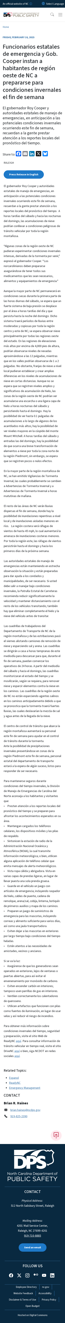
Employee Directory (26, 1287)
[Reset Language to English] (43, 3)
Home (6, 27)
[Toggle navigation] (60, 15)
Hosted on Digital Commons (33, 1315)
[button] (50, 15)
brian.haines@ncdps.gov (25, 1110)
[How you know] (30, 3)
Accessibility (45, 1293)
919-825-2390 (18, 1116)
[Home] (21, 11)
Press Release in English (23, 174)
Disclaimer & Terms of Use (22, 1300)
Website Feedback (23, 1293)
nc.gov (45, 1287)
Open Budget (33, 1306)
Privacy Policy (49, 1300)
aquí (18, 1041)
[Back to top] (56, 1135)
